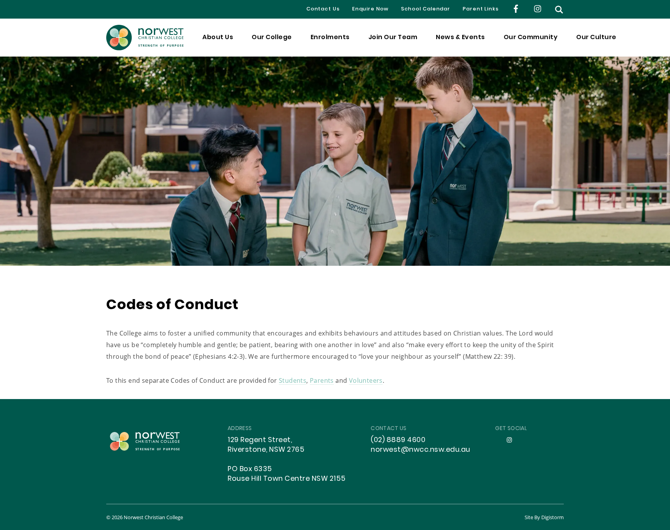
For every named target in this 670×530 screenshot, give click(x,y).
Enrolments (330, 38)
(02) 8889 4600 (398, 440)
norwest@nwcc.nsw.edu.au (420, 450)
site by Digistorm (544, 517)
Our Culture (596, 38)
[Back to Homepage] (145, 37)
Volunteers (366, 380)
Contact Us (323, 9)
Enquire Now (370, 9)
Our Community (531, 38)
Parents (322, 380)
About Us (217, 38)
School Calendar (426, 9)
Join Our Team (393, 38)
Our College (272, 38)
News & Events (460, 38)
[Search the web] (559, 9)
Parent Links (481, 9)
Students (292, 380)
